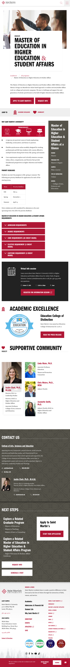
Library (50, 616)
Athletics (28, 626)
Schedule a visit (17, 572)
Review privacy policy (45, 662)
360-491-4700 (6, 613)
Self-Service (51, 625)
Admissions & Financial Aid (34, 605)
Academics (13, 76)
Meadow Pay (51, 632)
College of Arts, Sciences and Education (57, 186)
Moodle (50, 613)
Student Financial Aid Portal (56, 629)
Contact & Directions (7, 638)
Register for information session (36, 292)
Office (50, 622)
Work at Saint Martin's (54, 601)
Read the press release (52, 334)
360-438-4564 (25, 468)
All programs (25, 76)
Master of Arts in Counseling (15, 532)
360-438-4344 (36, 494)
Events (27, 623)
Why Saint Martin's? (32, 613)
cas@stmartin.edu (8, 468)
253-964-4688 (6, 632)
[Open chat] (65, 662)
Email (49, 619)
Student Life (29, 609)
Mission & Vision (29, 587)
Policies (50, 638)
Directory (28, 619)
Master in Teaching (12, 529)
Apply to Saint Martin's (22, 100)
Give (26, 630)
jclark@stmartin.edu (20, 494)
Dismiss (57, 663)
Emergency (51, 604)
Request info (17, 564)
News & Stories (52, 610)
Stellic (50, 635)
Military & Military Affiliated (56, 607)
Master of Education (12, 526)
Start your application (52, 534)
